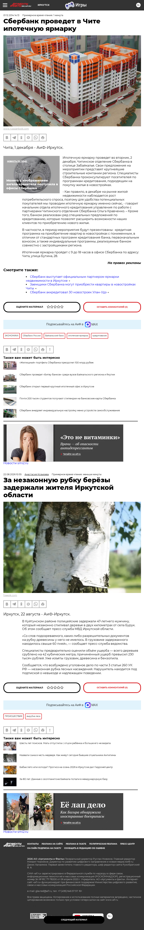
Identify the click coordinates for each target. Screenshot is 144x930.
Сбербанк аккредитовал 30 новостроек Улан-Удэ (68, 292)
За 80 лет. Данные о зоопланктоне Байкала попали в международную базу (64, 779)
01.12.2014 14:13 (11, 15)
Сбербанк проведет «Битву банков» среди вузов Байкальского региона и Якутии (67, 374)
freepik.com (10, 595)
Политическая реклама (103, 844)
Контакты (33, 844)
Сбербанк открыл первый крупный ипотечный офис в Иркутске (57, 386)
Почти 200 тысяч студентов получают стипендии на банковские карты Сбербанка (68, 398)
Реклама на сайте (52, 844)
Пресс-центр (127, 844)
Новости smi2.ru (15, 463)
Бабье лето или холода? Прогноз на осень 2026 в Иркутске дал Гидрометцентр (66, 767)
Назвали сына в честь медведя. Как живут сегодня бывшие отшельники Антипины (68, 755)
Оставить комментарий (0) (112, 307)
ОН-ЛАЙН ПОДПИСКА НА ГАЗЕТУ (44, 848)
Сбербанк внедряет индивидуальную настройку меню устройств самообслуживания (70, 410)
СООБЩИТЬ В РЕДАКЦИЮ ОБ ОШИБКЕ (84, 848)
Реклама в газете (76, 844)
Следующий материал (74, 920)
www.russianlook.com (16, 128)
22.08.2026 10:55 (12, 474)
